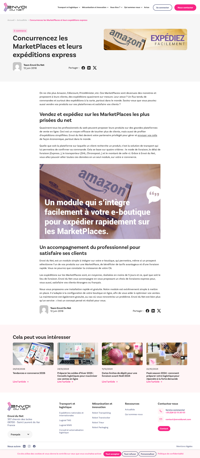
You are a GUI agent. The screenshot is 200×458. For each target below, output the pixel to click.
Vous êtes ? (115, 7)
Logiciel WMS (65, 425)
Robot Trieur (98, 422)
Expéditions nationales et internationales (71, 414)
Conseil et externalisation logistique (71, 431)
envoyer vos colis (147, 135)
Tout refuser (130, 454)
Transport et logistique (68, 7)
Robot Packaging (100, 427)
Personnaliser (147, 454)
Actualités (130, 409)
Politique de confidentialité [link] (170, 453)
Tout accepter (112, 454)
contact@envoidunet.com (178, 419)
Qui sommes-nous (132, 7)
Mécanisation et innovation (94, 7)
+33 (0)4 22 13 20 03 (175, 412)
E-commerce (20, 30)
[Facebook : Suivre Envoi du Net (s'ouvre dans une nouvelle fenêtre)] (34, 446)
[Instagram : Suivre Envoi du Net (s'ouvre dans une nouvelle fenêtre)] (29, 446)
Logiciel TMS (65, 420)
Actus (146, 7)
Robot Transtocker (101, 417)
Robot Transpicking (101, 412)
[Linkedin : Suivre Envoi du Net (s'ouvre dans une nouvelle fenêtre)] (24, 446)
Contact (164, 428)
